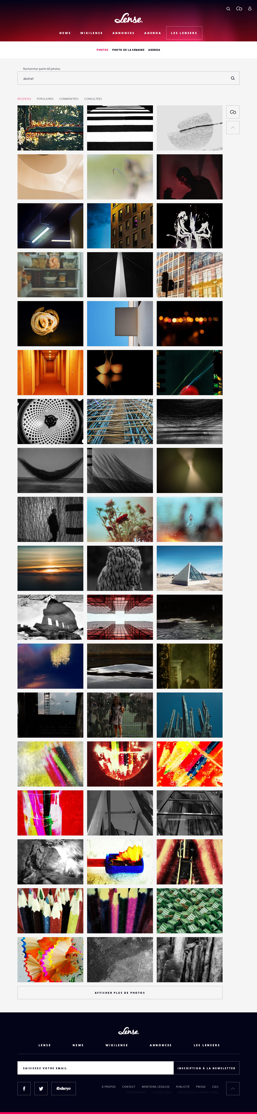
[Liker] (74, 115)
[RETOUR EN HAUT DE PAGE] (233, 127)
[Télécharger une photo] (239, 8)
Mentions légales (156, 1086)
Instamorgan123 (170, 289)
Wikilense (91, 33)
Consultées (93, 98)
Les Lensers (184, 33)
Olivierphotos (169, 338)
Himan (164, 925)
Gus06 (95, 730)
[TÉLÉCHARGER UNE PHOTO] (233, 112)
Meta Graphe (100, 974)
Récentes (24, 98)
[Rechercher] (233, 78)
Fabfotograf (98, 289)
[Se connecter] (249, 8)
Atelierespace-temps (174, 632)
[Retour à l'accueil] (129, 18)
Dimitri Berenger (102, 534)
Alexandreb (168, 583)
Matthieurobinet (171, 730)
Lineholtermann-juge (105, 436)
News (65, 33)
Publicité (183, 1086)
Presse (201, 1086)
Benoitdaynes (169, 681)
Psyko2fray (28, 289)
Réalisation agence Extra (198, 1092)
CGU (215, 1086)
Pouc (24, 681)
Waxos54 (27, 632)
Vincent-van (29, 583)
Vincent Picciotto (32, 387)
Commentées (69, 98)
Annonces (124, 33)
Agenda (153, 33)
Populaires (45, 98)
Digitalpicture (169, 191)
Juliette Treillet (100, 583)
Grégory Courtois (171, 485)
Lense (45, 1045)
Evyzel (95, 191)
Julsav (25, 876)
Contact (129, 1086)
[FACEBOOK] (24, 1088)
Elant (94, 632)
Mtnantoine (28, 436)
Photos (102, 49)
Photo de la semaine (128, 49)
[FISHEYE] (63, 1088)
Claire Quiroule (170, 387)
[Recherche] (228, 8)
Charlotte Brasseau (172, 143)
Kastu (24, 338)
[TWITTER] (41, 1088)
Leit (23, 191)
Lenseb (26, 240)
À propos (109, 1086)
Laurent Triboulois (33, 143)
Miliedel (26, 730)
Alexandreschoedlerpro (176, 240)
